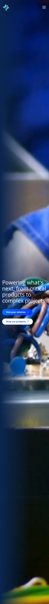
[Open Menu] (44, 7)
